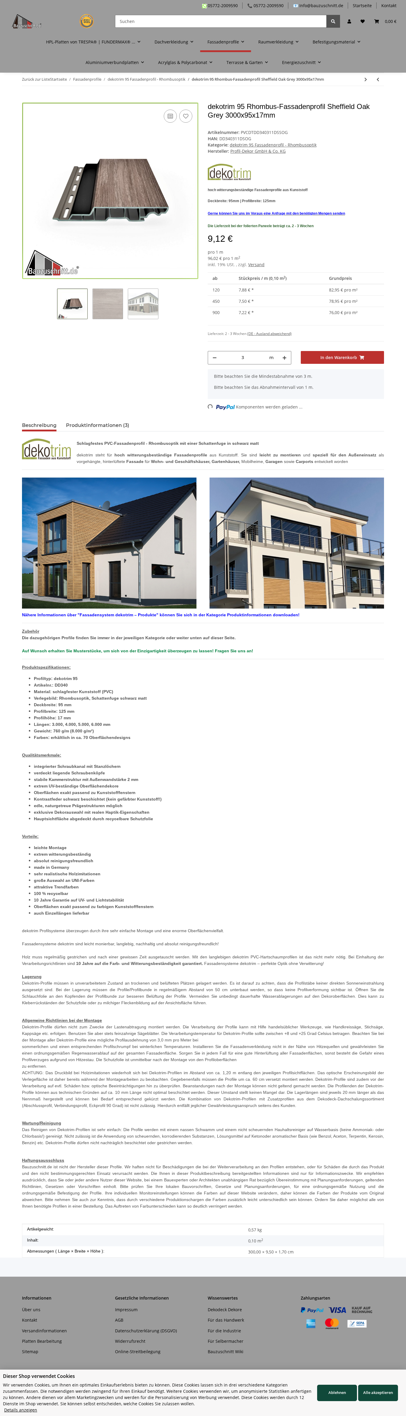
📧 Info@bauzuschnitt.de (318, 5)
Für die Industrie (224, 1331)
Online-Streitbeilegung (137, 1351)
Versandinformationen (44, 1331)
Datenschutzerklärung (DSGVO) (146, 1331)
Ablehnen (337, 1392)
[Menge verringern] (214, 357)
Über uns (31, 1309)
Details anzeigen (20, 1410)
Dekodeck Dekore (225, 1309)
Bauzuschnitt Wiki (225, 1351)
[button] (349, 21)
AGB (119, 1320)
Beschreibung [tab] (39, 425)
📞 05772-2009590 (265, 5)
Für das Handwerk (226, 1320)
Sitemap (30, 1351)
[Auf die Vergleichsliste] (170, 116)
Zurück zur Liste (36, 79)
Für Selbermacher (225, 1341)
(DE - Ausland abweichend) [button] (269, 333)
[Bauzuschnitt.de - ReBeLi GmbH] (56, 21)
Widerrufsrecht (130, 1341)
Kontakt (388, 5)
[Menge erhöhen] (284, 357)
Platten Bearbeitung (42, 1341)
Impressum (126, 1309)
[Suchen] (333, 21)
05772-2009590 (222, 5)
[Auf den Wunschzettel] (185, 116)
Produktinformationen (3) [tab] (97, 425)
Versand (256, 264)
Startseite (362, 5)
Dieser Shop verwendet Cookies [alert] (39, 1376)
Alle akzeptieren (378, 1392)
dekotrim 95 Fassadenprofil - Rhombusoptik (273, 145)
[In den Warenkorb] (27, 99)
